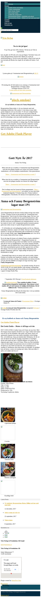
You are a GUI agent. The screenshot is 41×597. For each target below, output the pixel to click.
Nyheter (7, 20)
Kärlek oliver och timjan (15, 7)
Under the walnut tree (14, 14)
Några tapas (8, 520)
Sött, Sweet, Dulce (14, 11)
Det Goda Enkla (13, 13)
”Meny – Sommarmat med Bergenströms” (20, 190)
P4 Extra (36, 308)
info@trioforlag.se (6, 544)
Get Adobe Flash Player (16, 133)
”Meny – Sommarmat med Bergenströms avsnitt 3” (20, 174)
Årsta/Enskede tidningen (28, 279)
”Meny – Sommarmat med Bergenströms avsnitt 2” (20, 184)
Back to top (4, 595)
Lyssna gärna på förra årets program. (20, 90)
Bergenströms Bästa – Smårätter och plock (21, 16)
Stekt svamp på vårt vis (12, 512)
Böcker (7, 6)
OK (15, 569)
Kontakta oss (8, 25)
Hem (6, 2)
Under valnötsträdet (14, 9)
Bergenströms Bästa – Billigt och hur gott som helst (23, 18)
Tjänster (7, 21)
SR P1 (36, 73)
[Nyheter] (12, 381)
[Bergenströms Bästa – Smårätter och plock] (20, 100)
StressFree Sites (16, 580)
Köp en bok (8, 23)
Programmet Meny (28, 301)
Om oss (10, 4)
